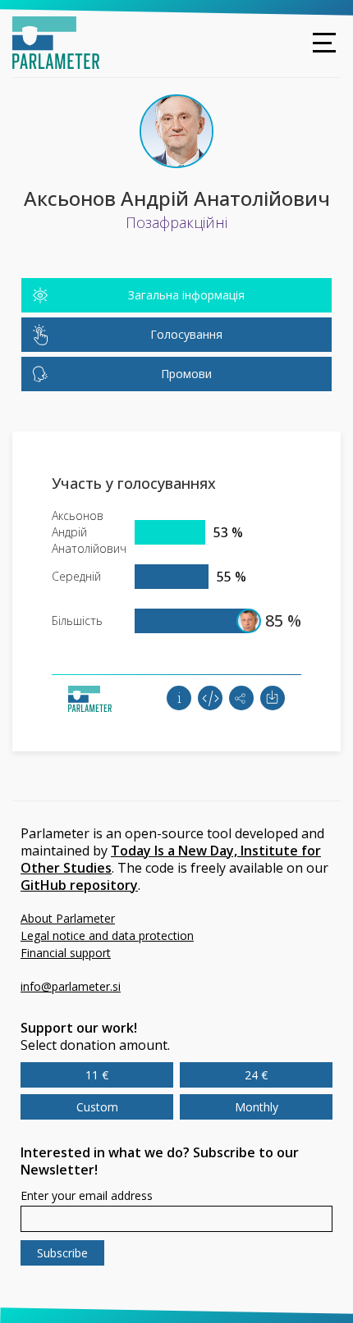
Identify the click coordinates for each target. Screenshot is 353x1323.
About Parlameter (68, 918)
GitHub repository (79, 885)
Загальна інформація (186, 295)
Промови (186, 373)
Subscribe (62, 1253)
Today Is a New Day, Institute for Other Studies (171, 859)
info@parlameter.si (71, 986)
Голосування (186, 334)
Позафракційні (176, 222)
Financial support (66, 952)
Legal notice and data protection (107, 935)
